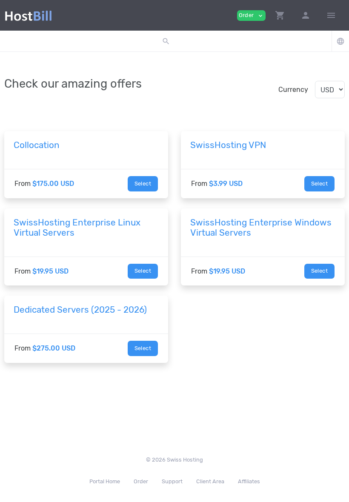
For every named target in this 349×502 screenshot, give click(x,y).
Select (142, 183)
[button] (280, 15)
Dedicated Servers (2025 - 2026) (80, 310)
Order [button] (251, 15)
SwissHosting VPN (228, 145)
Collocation (37, 145)
